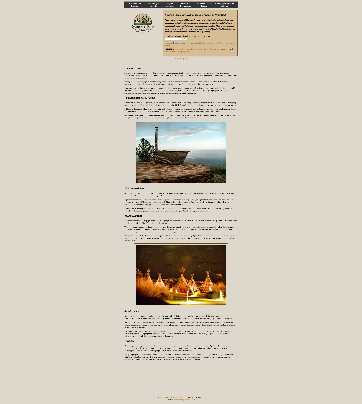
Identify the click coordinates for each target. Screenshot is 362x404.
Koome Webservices (172, 397)
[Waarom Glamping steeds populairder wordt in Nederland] (143, 23)
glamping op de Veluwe (214, 43)
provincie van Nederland (197, 49)
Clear (184, 39)
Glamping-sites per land (219, 49)
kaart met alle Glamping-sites (177, 52)
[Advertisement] (181, 378)
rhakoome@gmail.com (183, 400)
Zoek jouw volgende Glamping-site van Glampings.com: (188, 36)
